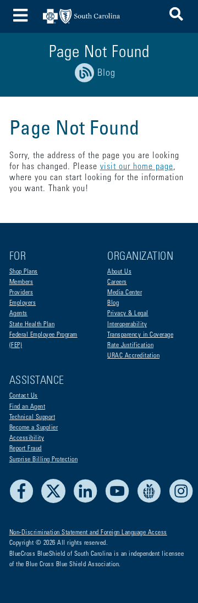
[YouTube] (120, 501)
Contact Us (23, 396)
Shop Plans (23, 272)
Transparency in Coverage (140, 335)
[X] (56, 501)
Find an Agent (27, 407)
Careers (117, 282)
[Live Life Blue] (152, 501)
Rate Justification (130, 345)
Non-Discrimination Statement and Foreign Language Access (88, 532)
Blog (113, 303)
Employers (22, 303)
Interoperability (127, 324)
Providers (21, 292)
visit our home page (136, 167)
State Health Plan (32, 324)
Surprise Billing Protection (43, 459)
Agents (18, 313)
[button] (176, 16)
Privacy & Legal (127, 313)
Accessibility (27, 438)
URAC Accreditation (133, 356)
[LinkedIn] (88, 501)
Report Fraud (25, 448)
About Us (119, 272)
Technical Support (32, 417)
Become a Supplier (33, 428)
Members (21, 282)
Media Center (124, 292)
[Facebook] (24, 501)
